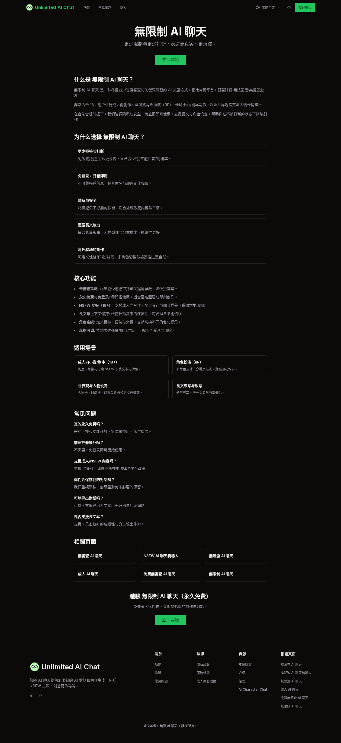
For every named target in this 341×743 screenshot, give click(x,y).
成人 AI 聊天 (290, 689)
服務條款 (203, 673)
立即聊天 (305, 7)
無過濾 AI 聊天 (291, 681)
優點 (242, 681)
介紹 (242, 673)
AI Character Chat (253, 689)
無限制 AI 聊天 (291, 706)
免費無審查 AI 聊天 (294, 698)
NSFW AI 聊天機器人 (296, 673)
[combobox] (268, 7)
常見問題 (104, 7)
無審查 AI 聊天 (291, 664)
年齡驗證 (245, 664)
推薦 (158, 673)
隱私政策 (203, 664)
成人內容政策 (206, 681)
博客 (123, 7)
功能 (87, 7)
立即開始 (170, 59)
